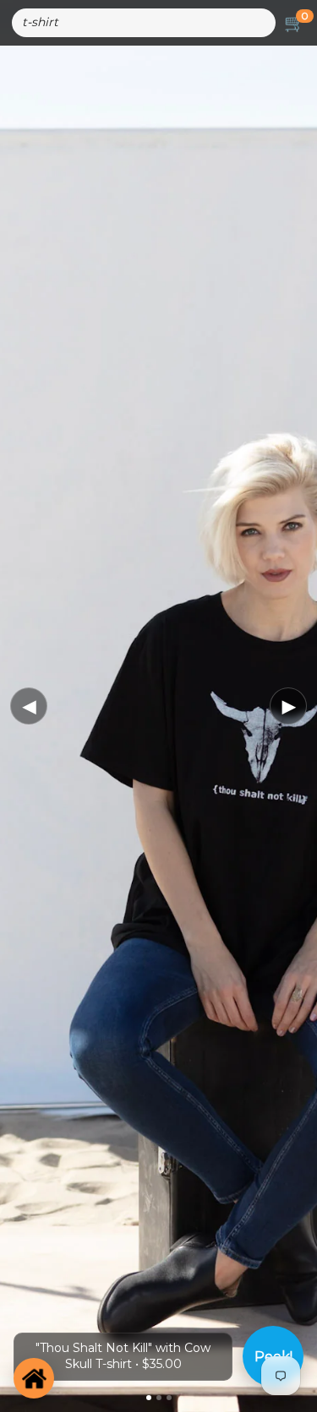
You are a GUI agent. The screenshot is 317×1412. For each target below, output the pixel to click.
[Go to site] (34, 1378)
